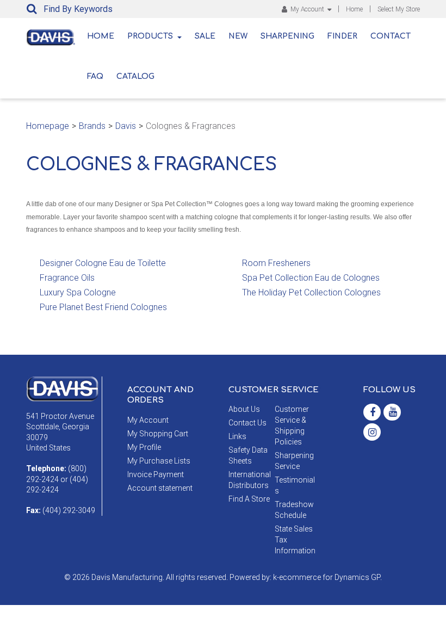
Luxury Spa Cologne (78, 292)
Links (237, 436)
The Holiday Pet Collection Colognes (311, 292)
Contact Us (247, 422)
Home (354, 9)
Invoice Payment (155, 474)
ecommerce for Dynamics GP (329, 577)
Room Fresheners (276, 263)
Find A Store (249, 499)
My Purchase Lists (158, 460)
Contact (390, 36)
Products (150, 36)
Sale (205, 36)
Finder (342, 36)
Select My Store (398, 9)
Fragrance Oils (67, 278)
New (237, 36)
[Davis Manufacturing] (50, 37)
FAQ (95, 76)
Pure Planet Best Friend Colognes (103, 307)
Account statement (160, 488)
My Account (307, 9)
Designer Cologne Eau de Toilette (103, 263)
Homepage (47, 126)
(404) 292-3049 (68, 510)
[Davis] (62, 388)
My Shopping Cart (157, 433)
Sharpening (287, 36)
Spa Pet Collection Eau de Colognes (311, 278)
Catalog (135, 76)
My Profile (144, 447)
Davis (125, 126)
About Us (244, 409)
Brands (92, 126)
